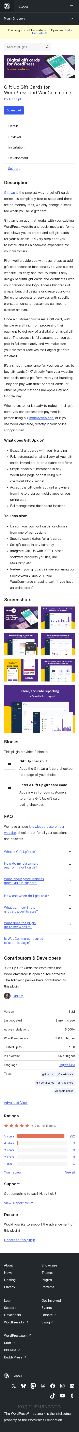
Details (13, 126)
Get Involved (51, 1300)
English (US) (67, 1065)
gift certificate (65, 1074)
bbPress (12, 1350)
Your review (12, 1172)
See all (70, 1172)
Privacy (9, 1287)
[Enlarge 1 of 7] (32, 612)
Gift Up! (15, 99)
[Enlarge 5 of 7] (32, 664)
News (8, 1273)
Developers (12, 1315)
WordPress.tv (16, 1322)
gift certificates (45, 1082)
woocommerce (64, 1090)
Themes (47, 1273)
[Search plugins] (47, 47)
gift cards (47, 1074)
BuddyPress (15, 1357)
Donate (49, 1315)
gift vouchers (65, 1082)
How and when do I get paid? (26, 896)
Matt (9, 1343)
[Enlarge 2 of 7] (69, 612)
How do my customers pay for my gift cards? (21, 865)
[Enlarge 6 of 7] (69, 664)
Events (47, 1308)
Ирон (18, 1376)
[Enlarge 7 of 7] (69, 690)
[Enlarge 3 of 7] (32, 638)
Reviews (14, 137)
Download (14, 110)
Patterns (48, 1287)
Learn (8, 1300)
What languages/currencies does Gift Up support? (24, 881)
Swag (48, 1322)
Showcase (49, 1265)
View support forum (18, 1203)
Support (14, 169)
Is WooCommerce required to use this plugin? (23, 940)
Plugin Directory (15, 18)
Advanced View (16, 1103)
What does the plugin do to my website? (20, 925)
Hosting (10, 1280)
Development (18, 158)
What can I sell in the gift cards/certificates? (21, 909)
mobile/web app (41, 418)
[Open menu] (72, 6)
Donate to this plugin (19, 1240)
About (8, 1265)
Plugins (47, 1280)
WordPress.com (18, 1335)
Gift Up (9, 192)
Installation (16, 147)
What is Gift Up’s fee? (20, 852)
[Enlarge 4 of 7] (69, 638)
